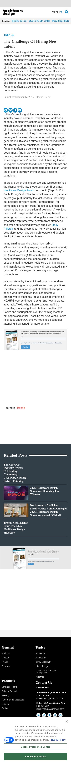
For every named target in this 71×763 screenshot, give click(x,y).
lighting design (19, 21)
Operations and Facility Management (46, 672)
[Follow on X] (55, 715)
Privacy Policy (57, 740)
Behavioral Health (43, 662)
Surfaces (5, 704)
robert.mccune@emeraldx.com (50, 709)
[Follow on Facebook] (49, 715)
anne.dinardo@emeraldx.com (49, 698)
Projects (5, 658)
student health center (39, 21)
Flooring (5, 695)
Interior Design (42, 666)
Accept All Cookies (35, 756)
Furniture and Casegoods (13, 700)
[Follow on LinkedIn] (38, 715)
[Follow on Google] (60, 715)
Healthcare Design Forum (19, 190)
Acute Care (40, 653)
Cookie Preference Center (35, 747)
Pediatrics (40, 677)
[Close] (67, 721)
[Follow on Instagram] (44, 715)
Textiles (5, 708)
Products (6, 653)
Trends (9, 35)
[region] (35, 740)
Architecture (41, 658)
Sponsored (6, 666)
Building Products (10, 691)
